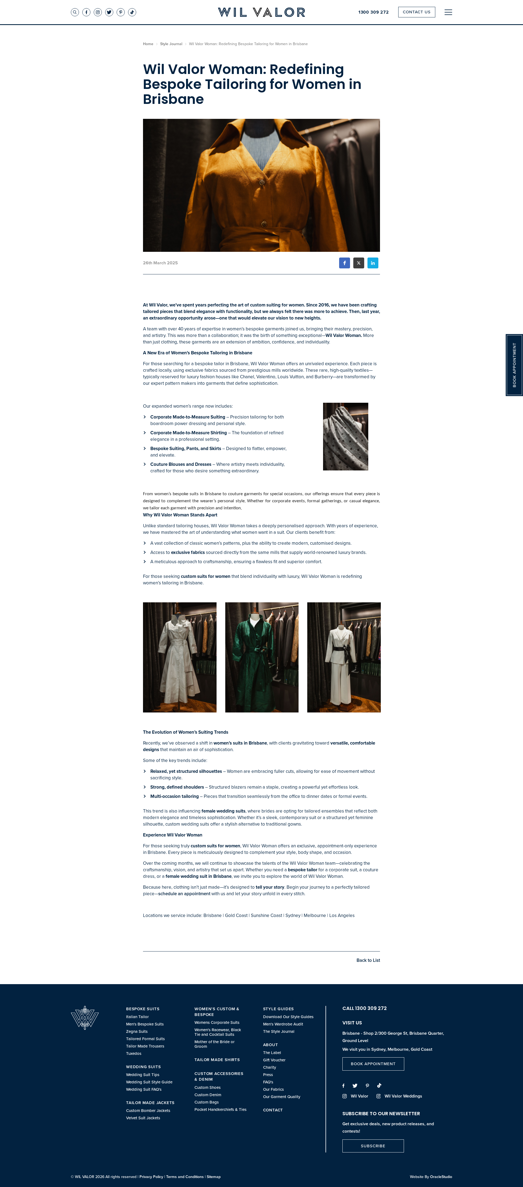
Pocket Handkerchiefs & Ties (220, 1109)
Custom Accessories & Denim (218, 1076)
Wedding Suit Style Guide (149, 1082)
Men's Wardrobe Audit (283, 1024)
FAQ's (268, 1082)
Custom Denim (207, 1094)
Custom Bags (206, 1102)
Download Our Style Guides (288, 1016)
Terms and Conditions (185, 1176)
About (270, 1044)
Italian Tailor (137, 1016)
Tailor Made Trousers (145, 1046)
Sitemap (214, 1176)
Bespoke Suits (142, 1009)
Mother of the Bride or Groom (214, 1044)
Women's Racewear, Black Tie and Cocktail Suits (217, 1032)
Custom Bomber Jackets (148, 1110)
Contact (273, 1110)
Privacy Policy (151, 1176)
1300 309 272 (373, 12)
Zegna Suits (137, 1031)
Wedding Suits (143, 1067)
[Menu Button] (448, 12)
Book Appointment (373, 1064)
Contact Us (417, 12)
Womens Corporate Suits (216, 1022)
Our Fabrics (273, 1089)
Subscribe (373, 1146)
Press (268, 1074)
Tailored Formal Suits (145, 1038)
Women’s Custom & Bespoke (216, 1011)
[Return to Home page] (261, 12)
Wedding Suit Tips (142, 1074)
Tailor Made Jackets (150, 1102)
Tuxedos (133, 1053)
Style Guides (278, 1009)
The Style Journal (278, 1031)
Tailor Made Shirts (217, 1059)
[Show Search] (75, 12)
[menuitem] (152, 1031)
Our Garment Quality (281, 1096)
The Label (272, 1052)
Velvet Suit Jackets (143, 1117)
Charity (269, 1067)
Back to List (368, 960)
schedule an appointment (184, 893)
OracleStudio (441, 1176)
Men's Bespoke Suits (145, 1024)
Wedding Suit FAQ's (144, 1089)
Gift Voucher (274, 1060)
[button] (344, 263)
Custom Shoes (207, 1087)
